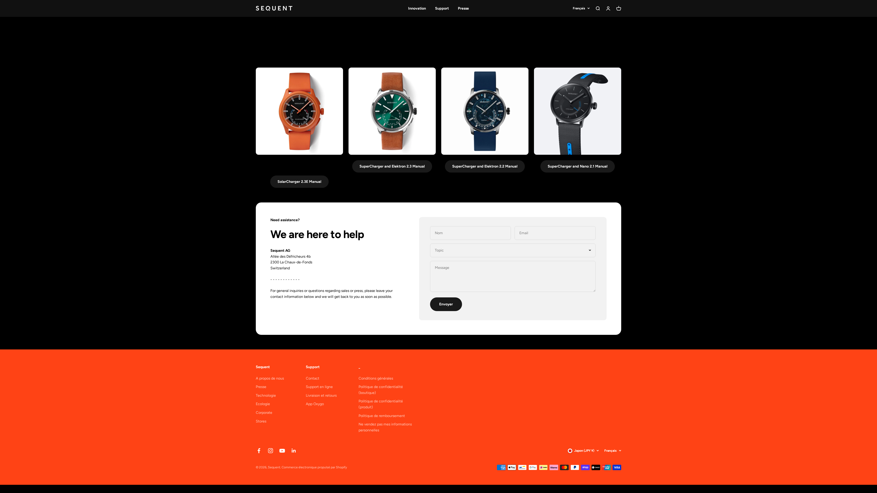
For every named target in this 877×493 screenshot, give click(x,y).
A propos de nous (270, 378)
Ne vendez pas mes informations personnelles (385, 427)
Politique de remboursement (382, 416)
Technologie (266, 395)
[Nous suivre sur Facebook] (259, 451)
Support (442, 8)
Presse (463, 8)
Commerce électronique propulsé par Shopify (314, 467)
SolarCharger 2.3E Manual (299, 181)
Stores (261, 421)
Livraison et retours (321, 395)
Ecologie (263, 404)
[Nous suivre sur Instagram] (270, 451)
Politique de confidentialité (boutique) (381, 390)
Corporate (264, 412)
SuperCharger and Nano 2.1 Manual (578, 166)
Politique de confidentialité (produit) (381, 404)
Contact (312, 378)
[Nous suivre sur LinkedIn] (294, 451)
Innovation (417, 8)
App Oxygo (315, 404)
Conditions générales (376, 378)
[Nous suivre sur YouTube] (282, 451)
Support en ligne (319, 387)
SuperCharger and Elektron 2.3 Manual (392, 166)
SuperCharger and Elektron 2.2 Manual (485, 166)
